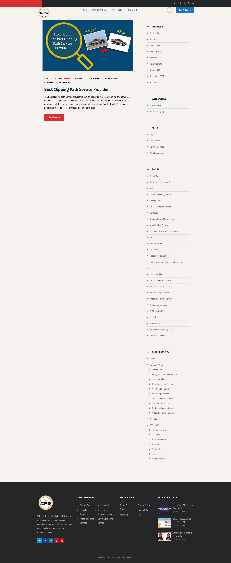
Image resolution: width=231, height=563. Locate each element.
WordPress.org (156, 153)
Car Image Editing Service (161, 194)
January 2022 (155, 58)
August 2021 (155, 82)
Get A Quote (185, 10)
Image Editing (65, 83)
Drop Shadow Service (159, 225)
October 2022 (155, 33)
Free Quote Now (157, 243)
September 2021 (157, 76)
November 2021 (156, 64)
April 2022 (154, 39)
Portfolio (153, 317)
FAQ (151, 237)
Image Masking (156, 274)
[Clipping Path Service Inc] (44, 12)
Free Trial (154, 250)
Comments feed (157, 147)
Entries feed (155, 141)
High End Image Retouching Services (166, 262)
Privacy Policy (156, 323)
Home (152, 268)
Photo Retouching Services (161, 299)
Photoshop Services (158, 305)
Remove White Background (161, 329)
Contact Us (154, 213)
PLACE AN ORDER (157, 311)
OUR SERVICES (156, 365)
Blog (151, 188)
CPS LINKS (154, 425)
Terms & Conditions (158, 335)
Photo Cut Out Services (160, 286)
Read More (54, 117)
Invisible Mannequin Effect (161, 280)
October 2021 (155, 70)
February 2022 (156, 51)
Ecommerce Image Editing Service (165, 231)
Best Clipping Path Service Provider (76, 89)
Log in (152, 134)
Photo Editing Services (159, 293)
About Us (154, 176)
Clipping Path (155, 200)
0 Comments (95, 79)
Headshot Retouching (159, 256)
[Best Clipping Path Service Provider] (88, 45)
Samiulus (79, 79)
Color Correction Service (160, 207)
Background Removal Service (162, 182)
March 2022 (155, 45)
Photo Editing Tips (157, 111)
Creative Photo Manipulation (162, 219)
